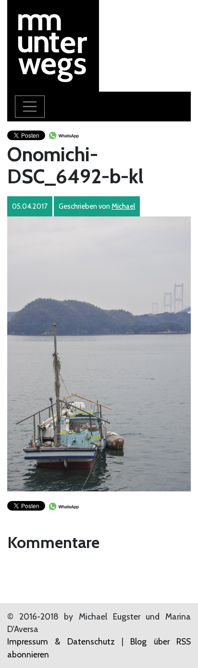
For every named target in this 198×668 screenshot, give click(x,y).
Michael (123, 206)
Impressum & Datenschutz (61, 641)
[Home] (53, 45)
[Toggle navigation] (30, 106)
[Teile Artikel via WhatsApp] (63, 135)
